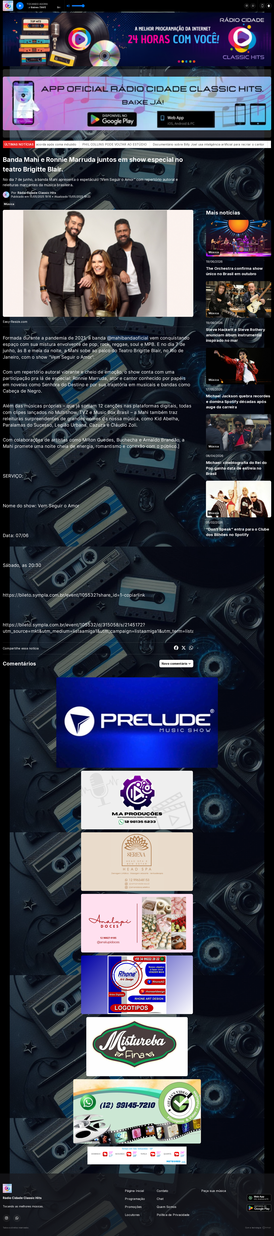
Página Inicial (134, 1191)
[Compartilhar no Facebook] (176, 648)
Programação (135, 1199)
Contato (162, 1191)
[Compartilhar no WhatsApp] (191, 648)
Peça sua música (213, 1191)
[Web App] (262, 5)
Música (9, 204)
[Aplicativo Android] (268, 5)
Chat (160, 1199)
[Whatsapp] (253, 5)
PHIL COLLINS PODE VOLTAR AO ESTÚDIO (156, 144)
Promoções (133, 1207)
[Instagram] (246, 5)
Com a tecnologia (253, 1228)
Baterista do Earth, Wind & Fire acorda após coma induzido (75, 144)
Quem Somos (166, 1207)
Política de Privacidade (173, 1215)
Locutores (132, 1215)
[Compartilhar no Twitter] (183, 648)
